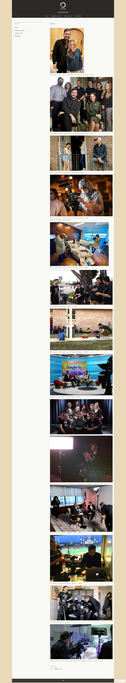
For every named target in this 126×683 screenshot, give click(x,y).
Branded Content (56, 16)
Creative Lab (68, 16)
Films (46, 16)
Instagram (78, 16)
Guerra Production (63, 12)
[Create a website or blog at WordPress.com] (63, 680)
